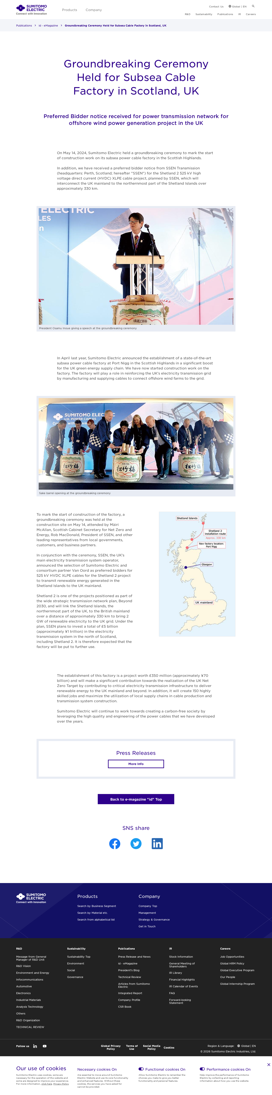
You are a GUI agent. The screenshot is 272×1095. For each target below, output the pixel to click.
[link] (31, 10)
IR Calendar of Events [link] (183, 986)
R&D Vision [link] (23, 965)
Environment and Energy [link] (32, 972)
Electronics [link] (23, 993)
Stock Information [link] (181, 956)
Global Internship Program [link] (237, 983)
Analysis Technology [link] (29, 1006)
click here (46, 1083)
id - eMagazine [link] (48, 25)
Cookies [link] (169, 1047)
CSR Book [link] (124, 1006)
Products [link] (69, 10)
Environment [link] (75, 963)
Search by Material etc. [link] (92, 912)
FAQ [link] (172, 993)
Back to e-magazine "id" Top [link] (136, 799)
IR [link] (239, 14)
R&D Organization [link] (28, 1020)
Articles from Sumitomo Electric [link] (134, 985)
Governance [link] (75, 976)
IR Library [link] (175, 972)
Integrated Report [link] (130, 993)
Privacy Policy (61, 1083)
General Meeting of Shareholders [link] (182, 965)
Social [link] (71, 970)
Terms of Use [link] (132, 1047)
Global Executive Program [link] (237, 970)
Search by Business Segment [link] (96, 906)
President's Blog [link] (128, 970)
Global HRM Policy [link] (232, 963)
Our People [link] (227, 976)
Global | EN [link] (239, 6)
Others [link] (20, 1013)
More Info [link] (136, 764)
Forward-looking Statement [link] (180, 1001)
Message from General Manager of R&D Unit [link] (31, 958)
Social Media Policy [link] (151, 1047)
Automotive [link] (24, 986)
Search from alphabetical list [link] (96, 919)
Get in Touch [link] (147, 926)
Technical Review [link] (129, 976)
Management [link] (147, 912)
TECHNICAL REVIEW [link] (30, 1026)
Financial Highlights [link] (182, 979)
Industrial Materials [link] (28, 999)
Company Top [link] (148, 906)
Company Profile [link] (129, 999)
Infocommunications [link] (29, 979)
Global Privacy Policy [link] (111, 1047)
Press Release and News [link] (134, 956)
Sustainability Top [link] (78, 956)
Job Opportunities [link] (232, 956)
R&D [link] (187, 14)
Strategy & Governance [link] (154, 919)
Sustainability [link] (204, 14)
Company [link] (94, 10)
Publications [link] (225, 14)
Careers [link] (251, 14)
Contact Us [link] (216, 6)
